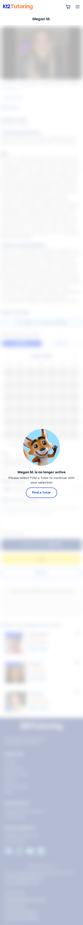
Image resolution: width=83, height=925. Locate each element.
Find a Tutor (41, 493)
